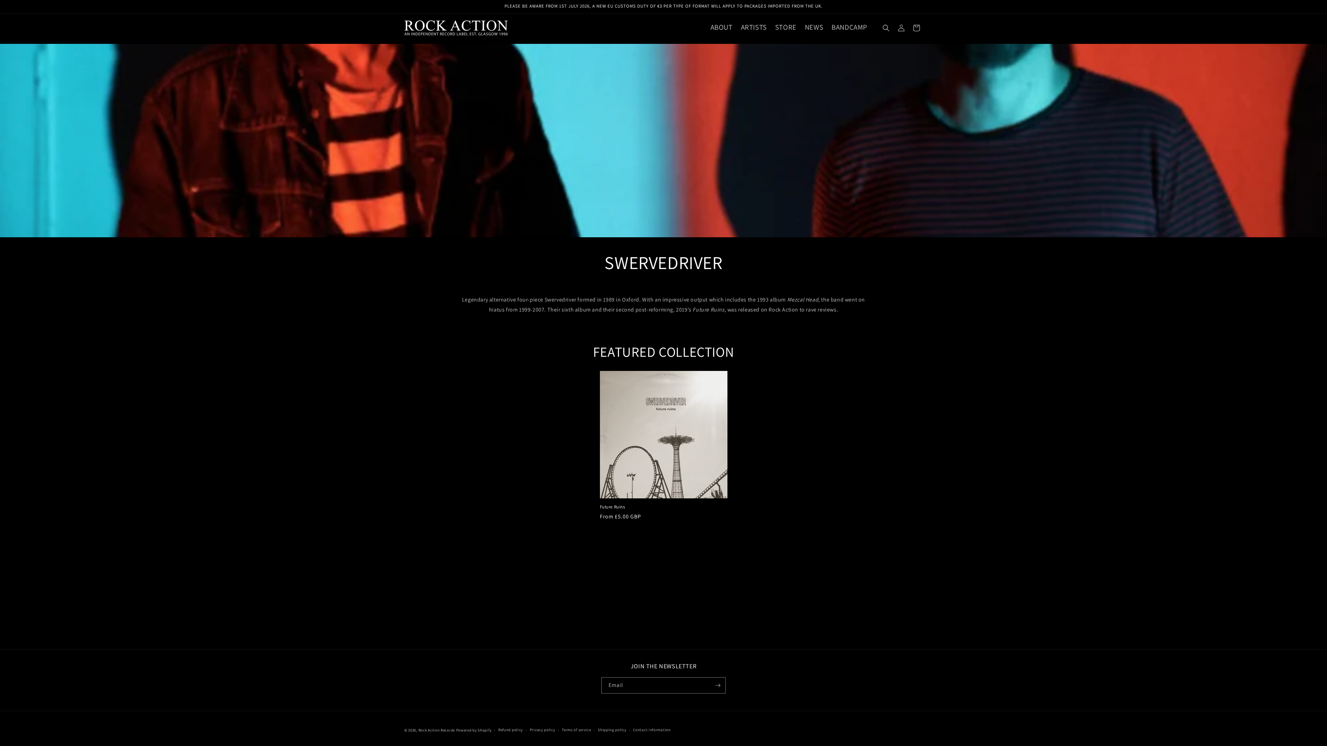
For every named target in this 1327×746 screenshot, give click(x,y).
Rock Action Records (436, 730)
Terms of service (576, 729)
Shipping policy (612, 729)
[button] (886, 28)
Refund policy (510, 729)
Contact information (651, 729)
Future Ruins (612, 507)
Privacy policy (542, 729)
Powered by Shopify (474, 730)
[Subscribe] (717, 685)
